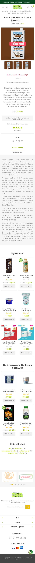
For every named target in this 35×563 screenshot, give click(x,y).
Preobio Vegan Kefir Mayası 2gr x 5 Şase (9, 343)
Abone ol (27, 507)
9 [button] (23, 484)
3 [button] (13, 484)
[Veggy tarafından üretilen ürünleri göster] (9, 477)
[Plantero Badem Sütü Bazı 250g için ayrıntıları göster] (26, 265)
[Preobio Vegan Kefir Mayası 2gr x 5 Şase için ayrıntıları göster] (9, 332)
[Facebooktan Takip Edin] (13, 537)
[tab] (17, 147)
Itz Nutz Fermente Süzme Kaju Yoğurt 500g (26, 391)
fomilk (22, 453)
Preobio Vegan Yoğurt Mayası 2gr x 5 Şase (26, 343)
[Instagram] (21, 537)
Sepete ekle (9, 286)
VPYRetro (20, 111)
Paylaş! (17, 137)
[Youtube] (17, 537)
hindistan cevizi (24, 451)
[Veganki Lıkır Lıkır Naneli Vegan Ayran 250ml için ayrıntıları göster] (26, 413)
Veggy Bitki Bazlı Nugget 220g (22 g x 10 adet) (9, 424)
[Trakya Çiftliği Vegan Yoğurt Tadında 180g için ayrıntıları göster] (9, 299)
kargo (16, 130)
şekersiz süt (12, 453)
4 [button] (15, 484)
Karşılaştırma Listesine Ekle (19, 82)
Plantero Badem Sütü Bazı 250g (26, 276)
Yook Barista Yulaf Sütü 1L (9, 276)
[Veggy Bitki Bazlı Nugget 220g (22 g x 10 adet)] (9, 413)
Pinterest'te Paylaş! (19, 141)
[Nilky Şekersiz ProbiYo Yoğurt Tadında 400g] (26, 299)
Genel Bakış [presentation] (17, 147)
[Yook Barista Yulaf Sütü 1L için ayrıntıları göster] (9, 265)
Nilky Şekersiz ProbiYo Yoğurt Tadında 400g (26, 310)
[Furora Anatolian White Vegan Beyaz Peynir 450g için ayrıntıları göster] (9, 380)
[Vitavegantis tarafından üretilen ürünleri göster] (25, 477)
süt (9, 449)
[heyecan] (10, 537)
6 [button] (18, 484)
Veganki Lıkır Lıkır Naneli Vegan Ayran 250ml (26, 424)
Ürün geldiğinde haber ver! (18, 124)
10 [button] (24, 484)
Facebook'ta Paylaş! (16, 141)
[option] (9, 477)
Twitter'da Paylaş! (13, 141)
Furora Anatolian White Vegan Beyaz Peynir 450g (9, 391)
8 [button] (21, 484)
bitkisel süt (18, 449)
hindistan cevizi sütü (8, 451)
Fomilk (22, 24)
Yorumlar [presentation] (17, 152)
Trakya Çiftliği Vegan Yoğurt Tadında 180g (9, 309)
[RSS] (24, 537)
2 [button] (11, 484)
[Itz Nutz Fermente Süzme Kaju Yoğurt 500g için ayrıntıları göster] (26, 380)
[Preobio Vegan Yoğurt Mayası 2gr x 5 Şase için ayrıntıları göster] (26, 332)
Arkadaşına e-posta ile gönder (22, 141)
